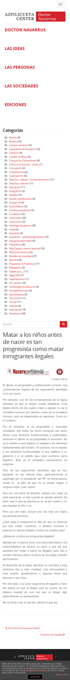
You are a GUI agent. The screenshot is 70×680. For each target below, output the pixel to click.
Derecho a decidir (18, 183)
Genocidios (15, 218)
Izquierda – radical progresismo (26, 237)
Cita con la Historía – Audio (24, 164)
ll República (15, 244)
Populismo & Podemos (22, 263)
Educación (15, 187)
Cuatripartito (16, 175)
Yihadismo (15, 313)
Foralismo (14, 214)
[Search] (63, 324)
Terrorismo (15, 298)
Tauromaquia (16, 294)
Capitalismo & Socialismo (23, 149)
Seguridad (14, 275)
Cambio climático (18, 145)
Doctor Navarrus (25, 30)
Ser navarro (15, 283)
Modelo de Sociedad (20, 256)
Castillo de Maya (18, 156)
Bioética (13, 141)
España (13, 195)
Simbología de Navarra (21, 286)
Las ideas (15, 48)
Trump (12, 302)
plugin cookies (62, 674)
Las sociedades (21, 86)
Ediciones (15, 104)
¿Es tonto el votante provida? (23, 628)
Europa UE (15, 202)
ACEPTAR (35, 677)
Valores (13, 305)
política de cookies (36, 670)
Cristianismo (16, 172)
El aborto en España (52, 634)
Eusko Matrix (16, 206)
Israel (12, 229)
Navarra (13, 260)
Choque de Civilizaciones (22, 160)
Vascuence (15, 309)
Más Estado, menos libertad (24, 248)
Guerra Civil (15, 221)
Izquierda (14, 233)
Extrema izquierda (19, 210)
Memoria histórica (19, 252)
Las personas (20, 67)
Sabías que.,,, (16, 271)
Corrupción (15, 168)
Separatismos (16, 279)
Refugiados (15, 267)
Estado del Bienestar (20, 198)
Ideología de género (20, 225)
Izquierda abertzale (19, 240)
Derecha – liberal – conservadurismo (29, 179)
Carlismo (14, 152)
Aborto (13, 137)
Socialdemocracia (18, 290)
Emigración (15, 191)
